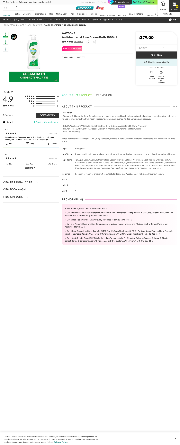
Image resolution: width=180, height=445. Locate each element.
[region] (90, 438)
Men (72, 14)
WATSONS (68, 33)
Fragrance (82, 14)
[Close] (175, 438)
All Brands (167, 14)
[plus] (172, 48)
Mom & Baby (61, 14)
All (4, 122)
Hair (51, 14)
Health (17, 14)
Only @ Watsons (136, 14)
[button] (174, 6)
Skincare (27, 14)
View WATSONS (13, 196)
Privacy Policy (60, 442)
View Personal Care (18, 182)
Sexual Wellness (153, 15)
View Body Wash (14, 189)
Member (6, 15)
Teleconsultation (107, 15)
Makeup (93, 14)
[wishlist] (88, 42)
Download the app (87, 2)
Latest (10, 122)
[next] (155, 14)
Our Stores (102, 2)
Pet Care (122, 15)
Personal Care (40, 14)
